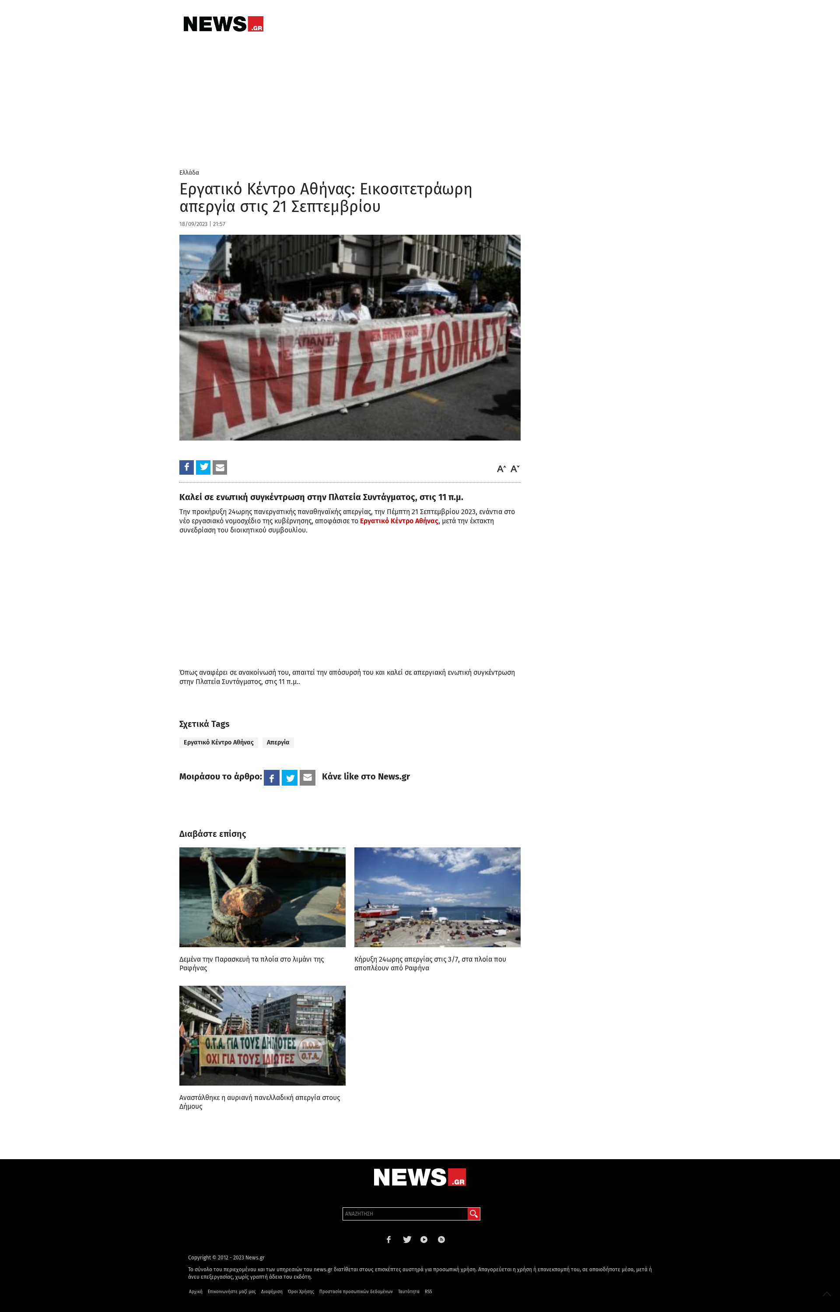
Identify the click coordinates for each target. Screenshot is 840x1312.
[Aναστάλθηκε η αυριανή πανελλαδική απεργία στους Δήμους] (262, 1036)
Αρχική (196, 1291)
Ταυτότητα (409, 1291)
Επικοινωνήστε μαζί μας (232, 1291)
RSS (428, 1291)
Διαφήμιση (272, 1291)
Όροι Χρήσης (301, 1291)
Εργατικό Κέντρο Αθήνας (399, 521)
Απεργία (278, 742)
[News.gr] (223, 24)
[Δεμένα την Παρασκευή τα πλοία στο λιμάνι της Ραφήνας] (262, 897)
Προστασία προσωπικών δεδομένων (356, 1291)
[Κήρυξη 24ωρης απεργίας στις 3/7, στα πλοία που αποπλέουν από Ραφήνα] (437, 897)
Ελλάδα (189, 172)
